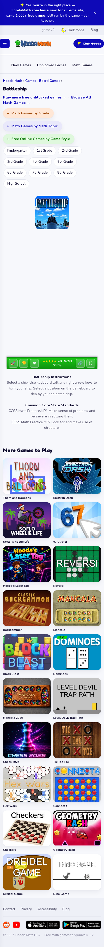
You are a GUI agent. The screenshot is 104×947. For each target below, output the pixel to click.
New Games (21, 65)
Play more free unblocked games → (34, 97)
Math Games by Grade (30, 113)
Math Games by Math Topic (34, 126)
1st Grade (44, 150)
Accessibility (47, 909)
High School (16, 183)
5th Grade (65, 161)
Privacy (26, 909)
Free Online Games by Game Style (40, 139)
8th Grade (65, 172)
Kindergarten (17, 150)
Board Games (49, 81)
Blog (94, 30)
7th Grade (40, 172)
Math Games (82, 65)
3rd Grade (15, 161)
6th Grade (15, 172)
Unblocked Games (51, 65)
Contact (9, 909)
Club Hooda (92, 43)
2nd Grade (70, 150)
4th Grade (40, 161)
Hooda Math (12, 81)
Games (30, 81)
